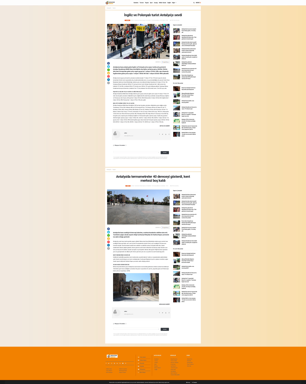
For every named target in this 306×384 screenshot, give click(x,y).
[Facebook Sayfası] (107, 363)
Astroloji (189, 366)
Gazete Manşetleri (175, 374)
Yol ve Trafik (174, 360)
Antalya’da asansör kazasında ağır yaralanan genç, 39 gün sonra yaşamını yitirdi (189, 127)
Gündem (136, 2)
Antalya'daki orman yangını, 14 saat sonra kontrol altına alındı (189, 134)
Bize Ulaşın (143, 372)
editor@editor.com (128, 135)
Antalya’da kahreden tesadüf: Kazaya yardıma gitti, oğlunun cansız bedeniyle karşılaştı (189, 44)
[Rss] (121, 363)
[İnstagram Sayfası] (112, 363)
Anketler (189, 360)
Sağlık (169, 2)
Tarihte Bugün (174, 367)
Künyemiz (142, 369)
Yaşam (147, 2)
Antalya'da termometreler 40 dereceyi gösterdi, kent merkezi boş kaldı (189, 70)
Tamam (195, 382)
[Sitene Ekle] (126, 363)
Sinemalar (173, 369)
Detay (188, 382)
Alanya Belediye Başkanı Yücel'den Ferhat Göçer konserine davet (188, 95)
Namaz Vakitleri (174, 362)
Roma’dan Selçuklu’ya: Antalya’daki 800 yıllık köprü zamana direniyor (189, 77)
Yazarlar (142, 363)
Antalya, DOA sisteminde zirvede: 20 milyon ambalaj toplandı (188, 121)
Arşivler (142, 366)
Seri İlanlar (173, 371)
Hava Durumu (174, 359)
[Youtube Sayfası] (115, 363)
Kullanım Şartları (123, 369)
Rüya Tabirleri (190, 364)
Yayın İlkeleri (109, 370)
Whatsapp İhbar (123, 370)
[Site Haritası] (123, 363)
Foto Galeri (143, 357)
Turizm (142, 2)
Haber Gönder (122, 372)
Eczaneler (173, 364)
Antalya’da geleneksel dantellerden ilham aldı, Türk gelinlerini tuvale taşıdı (189, 37)
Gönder (165, 152)
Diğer (173, 2)
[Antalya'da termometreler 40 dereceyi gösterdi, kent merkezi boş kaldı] (138, 207)
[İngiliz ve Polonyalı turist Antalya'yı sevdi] (138, 41)
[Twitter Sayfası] (109, 363)
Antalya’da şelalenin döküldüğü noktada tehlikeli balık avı (189, 63)
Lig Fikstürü (173, 366)
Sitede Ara (189, 359)
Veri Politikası (109, 372)
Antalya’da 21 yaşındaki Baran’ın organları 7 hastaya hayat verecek (189, 114)
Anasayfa (109, 8)
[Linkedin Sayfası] (118, 363)
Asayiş (156, 2)
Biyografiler (190, 362)
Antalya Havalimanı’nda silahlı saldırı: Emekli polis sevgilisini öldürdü (189, 57)
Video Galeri (143, 360)
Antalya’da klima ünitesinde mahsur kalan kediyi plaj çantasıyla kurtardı (189, 50)
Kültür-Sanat (162, 2)
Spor (151, 2)
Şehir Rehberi (174, 373)
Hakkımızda (109, 369)
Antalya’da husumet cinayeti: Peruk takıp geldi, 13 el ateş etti (189, 30)
